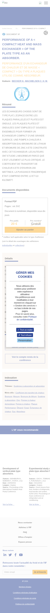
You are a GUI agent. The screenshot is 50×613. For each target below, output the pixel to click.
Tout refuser (26, 335)
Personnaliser (25, 340)
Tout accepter (26, 330)
